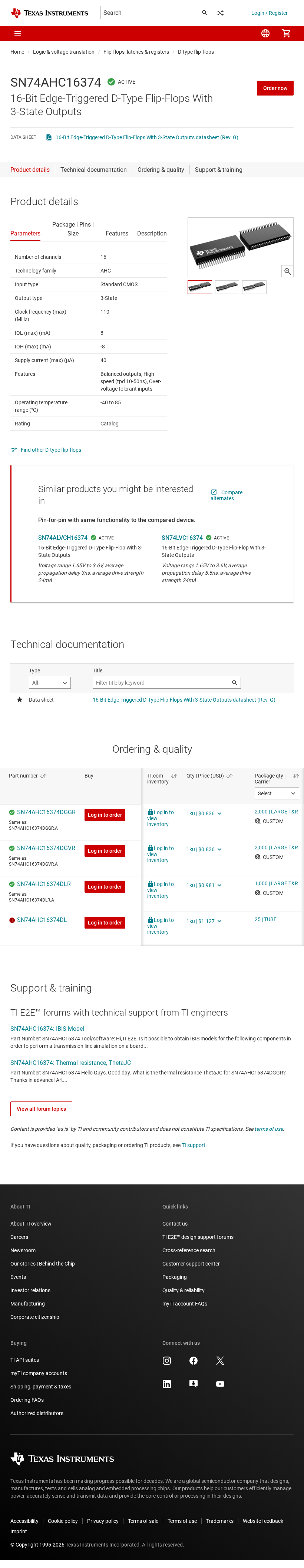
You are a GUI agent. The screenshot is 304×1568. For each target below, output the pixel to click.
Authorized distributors (36, 1413)
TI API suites (24, 1360)
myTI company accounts (38, 1373)
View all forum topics (41, 1109)
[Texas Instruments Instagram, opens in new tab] (166, 1363)
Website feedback (263, 1521)
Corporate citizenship (34, 1317)
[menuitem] (265, 33)
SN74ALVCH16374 (62, 537)
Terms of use (182, 1521)
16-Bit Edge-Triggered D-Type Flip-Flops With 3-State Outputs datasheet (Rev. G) (147, 137)
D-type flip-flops (196, 52)
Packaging (174, 1277)
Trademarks (220, 1521)
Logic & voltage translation (64, 52)
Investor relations (30, 1290)
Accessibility (24, 1521)
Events (18, 1277)
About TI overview (31, 1224)
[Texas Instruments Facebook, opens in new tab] (193, 1363)
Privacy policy (103, 1521)
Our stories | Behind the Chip (42, 1264)
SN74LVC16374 (182, 537)
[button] (17, 33)
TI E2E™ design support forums (198, 1237)
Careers (19, 1237)
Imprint (18, 1531)
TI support (193, 1145)
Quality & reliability (183, 1290)
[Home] (49, 13)
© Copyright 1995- (37, 1545)
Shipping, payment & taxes (40, 1387)
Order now (275, 88)
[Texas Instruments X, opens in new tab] (220, 1363)
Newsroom (23, 1250)
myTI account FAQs (184, 1304)
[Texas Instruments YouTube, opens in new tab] (220, 1387)
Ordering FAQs (27, 1400)
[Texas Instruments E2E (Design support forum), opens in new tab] (193, 1387)
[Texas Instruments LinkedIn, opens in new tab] (166, 1387)
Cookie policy (63, 1521)
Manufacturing (27, 1304)
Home (17, 52)
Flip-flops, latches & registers (136, 52)
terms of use (268, 1129)
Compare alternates (226, 495)
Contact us (175, 1224)
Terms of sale (143, 1521)
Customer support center (191, 1264)
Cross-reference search (188, 1250)
